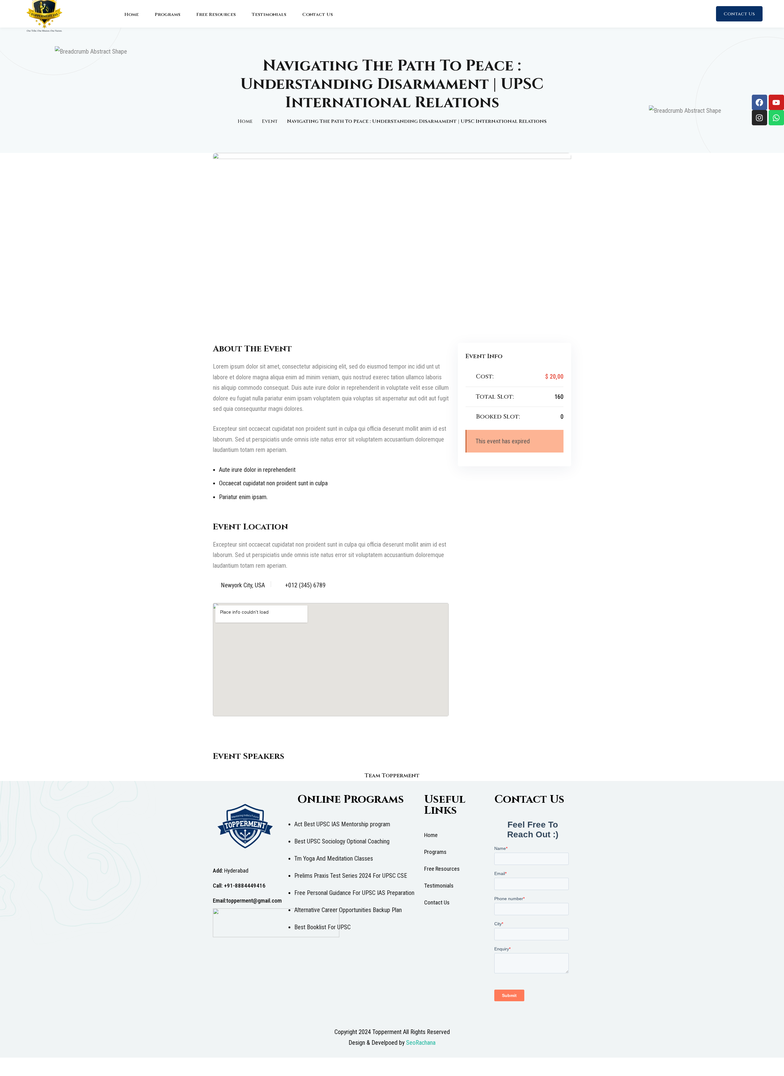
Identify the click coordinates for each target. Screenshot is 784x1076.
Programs (167, 14)
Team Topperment (392, 775)
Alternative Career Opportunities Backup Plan (348, 910)
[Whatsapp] (776, 117)
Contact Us (317, 14)
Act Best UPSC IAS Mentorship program (342, 824)
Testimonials (269, 14)
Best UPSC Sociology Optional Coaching (342, 841)
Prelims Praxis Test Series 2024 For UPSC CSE (350, 875)
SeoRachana (420, 1042)
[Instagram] (759, 117)
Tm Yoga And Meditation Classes (333, 858)
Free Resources (216, 14)
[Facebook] (759, 102)
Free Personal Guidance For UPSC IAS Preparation (354, 892)
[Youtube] (776, 102)
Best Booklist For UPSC (322, 927)
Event (270, 121)
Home (131, 14)
